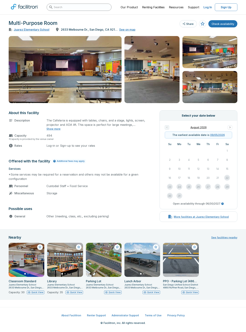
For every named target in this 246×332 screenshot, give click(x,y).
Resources (176, 7)
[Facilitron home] (24, 10)
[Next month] (230, 127)
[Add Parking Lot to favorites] (117, 247)
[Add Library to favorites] (79, 247)
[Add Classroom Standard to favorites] (40, 247)
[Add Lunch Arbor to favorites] (156, 247)
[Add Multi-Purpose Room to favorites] (202, 23)
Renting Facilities (153, 7)
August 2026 (199, 127)
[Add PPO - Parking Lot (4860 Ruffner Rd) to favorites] (194, 247)
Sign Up (226, 7)
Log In (207, 7)
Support (193, 7)
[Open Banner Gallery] (65, 69)
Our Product (129, 7)
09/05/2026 (217, 134)
